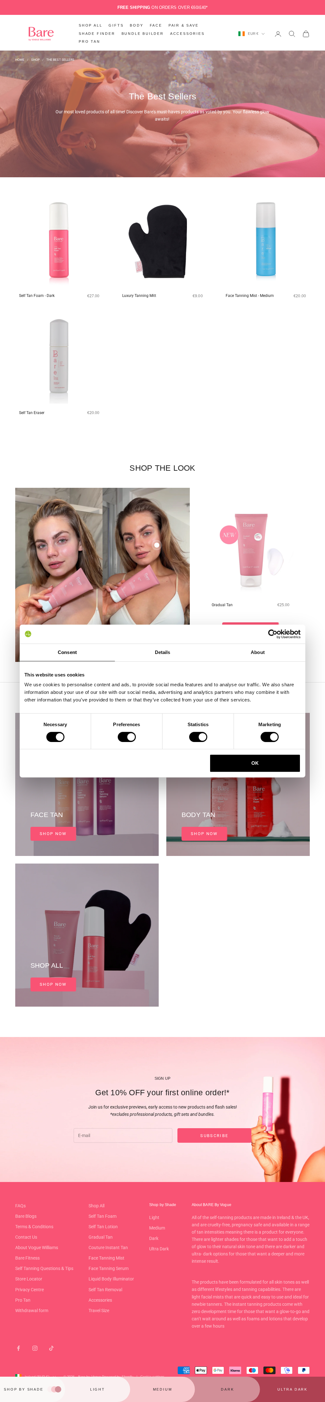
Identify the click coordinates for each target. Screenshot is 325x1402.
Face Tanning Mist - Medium (250, 295)
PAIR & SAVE (184, 25)
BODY (136, 25)
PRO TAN (89, 41)
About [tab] (258, 652)
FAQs (20, 1205)
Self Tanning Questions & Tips (44, 1268)
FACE (156, 25)
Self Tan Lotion (103, 1226)
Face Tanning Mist (106, 1258)
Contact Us (26, 1237)
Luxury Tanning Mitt (139, 295)
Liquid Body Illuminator (111, 1278)
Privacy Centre (29, 1289)
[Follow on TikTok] (51, 1348)
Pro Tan (22, 1300)
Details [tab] (162, 652)
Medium (157, 1227)
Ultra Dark (159, 1248)
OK (255, 763)
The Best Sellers (60, 59)
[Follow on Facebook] (18, 1348)
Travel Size (99, 1310)
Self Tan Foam (102, 1216)
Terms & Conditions (34, 1226)
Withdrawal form (31, 1310)
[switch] (127, 737)
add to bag (71, 307)
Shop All (96, 1205)
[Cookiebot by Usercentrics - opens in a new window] (273, 634)
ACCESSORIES (187, 33)
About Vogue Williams (36, 1247)
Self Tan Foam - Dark (37, 295)
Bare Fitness (27, 1258)
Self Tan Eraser (31, 413)
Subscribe (214, 1135)
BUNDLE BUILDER (143, 33)
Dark (153, 1238)
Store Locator (28, 1278)
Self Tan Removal (105, 1289)
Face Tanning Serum (109, 1268)
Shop (35, 59)
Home (19, 59)
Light (154, 1217)
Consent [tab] (67, 652)
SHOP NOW (53, 833)
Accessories (100, 1300)
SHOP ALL (90, 25)
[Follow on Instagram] (35, 1348)
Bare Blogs (25, 1216)
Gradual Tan (222, 605)
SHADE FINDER (97, 33)
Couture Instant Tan (108, 1247)
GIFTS (116, 25)
